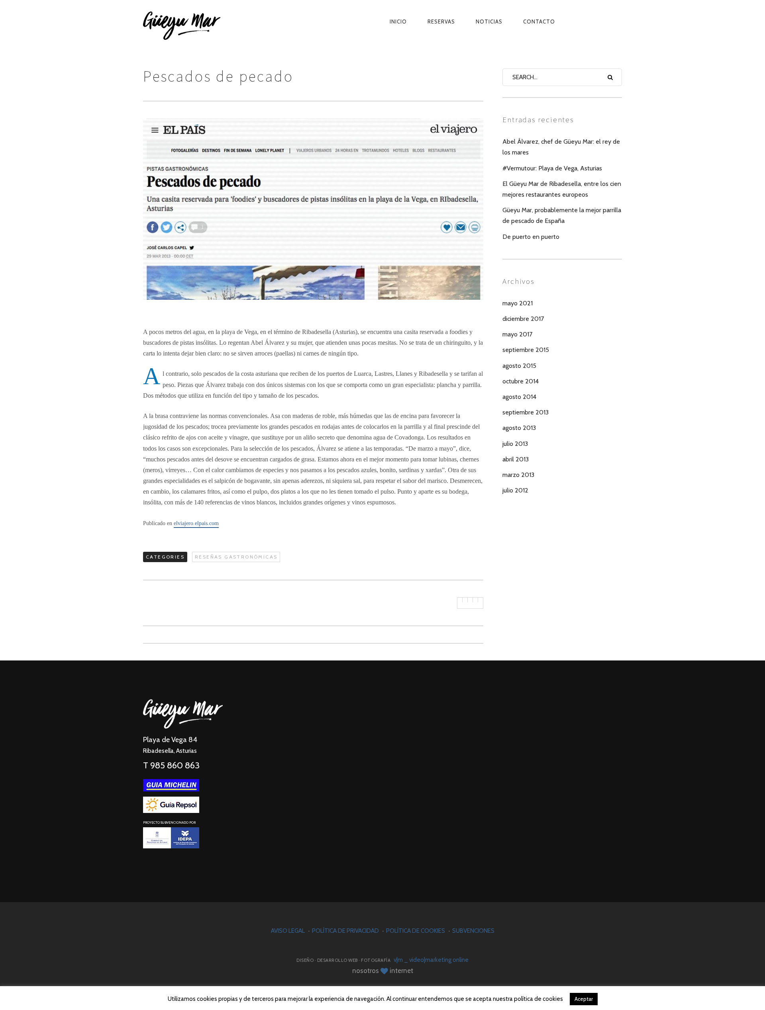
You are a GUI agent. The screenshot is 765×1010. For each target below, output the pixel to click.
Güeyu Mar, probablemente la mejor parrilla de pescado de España (561, 215)
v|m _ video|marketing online (431, 959)
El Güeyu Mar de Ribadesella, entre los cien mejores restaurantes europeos (561, 189)
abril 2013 (515, 459)
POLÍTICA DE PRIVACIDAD (345, 930)
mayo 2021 (517, 303)
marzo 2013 (518, 475)
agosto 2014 (519, 396)
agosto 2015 (519, 365)
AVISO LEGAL (288, 930)
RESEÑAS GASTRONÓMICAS (236, 557)
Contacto (539, 21)
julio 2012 (515, 490)
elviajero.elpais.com (196, 523)
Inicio (398, 21)
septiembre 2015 (525, 350)
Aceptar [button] (584, 999)
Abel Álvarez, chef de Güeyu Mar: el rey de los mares (561, 147)
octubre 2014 (520, 381)
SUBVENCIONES (473, 930)
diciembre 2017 (523, 318)
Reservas (441, 21)
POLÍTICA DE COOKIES (415, 930)
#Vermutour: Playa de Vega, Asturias (552, 168)
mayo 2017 (517, 334)
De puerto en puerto (530, 236)
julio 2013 (515, 443)
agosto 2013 (519, 428)
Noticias (489, 21)
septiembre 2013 (525, 412)
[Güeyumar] (201, 22)
